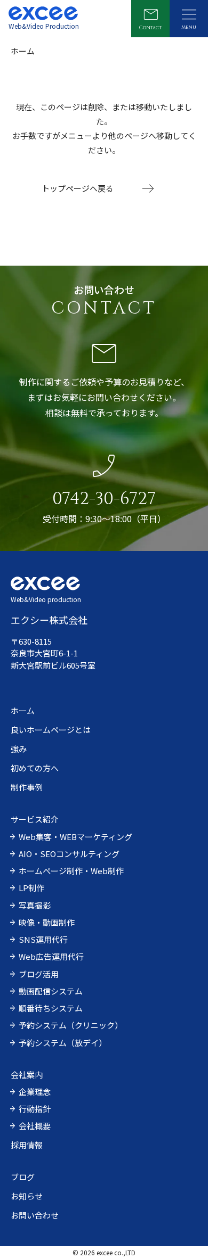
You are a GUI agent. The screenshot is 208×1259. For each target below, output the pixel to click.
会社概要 (35, 1125)
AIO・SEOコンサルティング (69, 853)
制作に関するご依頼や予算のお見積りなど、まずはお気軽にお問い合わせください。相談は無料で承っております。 (104, 397)
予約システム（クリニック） (71, 1025)
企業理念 (35, 1091)
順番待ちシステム (51, 1008)
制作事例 (27, 787)
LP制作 (31, 887)
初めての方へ (35, 767)
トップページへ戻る (78, 188)
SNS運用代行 (43, 939)
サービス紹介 (35, 819)
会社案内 (27, 1074)
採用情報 (27, 1144)
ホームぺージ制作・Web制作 (71, 870)
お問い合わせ (35, 1215)
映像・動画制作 (47, 922)
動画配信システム (51, 991)
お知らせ (27, 1196)
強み (19, 748)
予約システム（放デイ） (63, 1042)
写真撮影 (35, 905)
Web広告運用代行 (51, 956)
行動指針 (35, 1108)
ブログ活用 (39, 974)
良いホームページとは (51, 729)
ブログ (23, 1176)
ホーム (23, 710)
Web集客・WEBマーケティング (75, 836)
